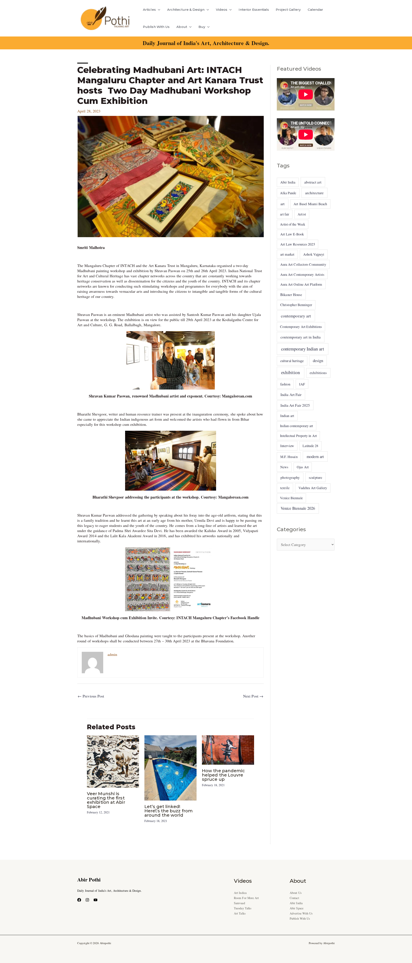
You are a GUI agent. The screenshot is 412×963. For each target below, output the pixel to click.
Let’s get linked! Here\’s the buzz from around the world (168, 811)
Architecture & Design (185, 10)
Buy (201, 27)
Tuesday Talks (242, 908)
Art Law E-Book (292, 234)
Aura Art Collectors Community (303, 264)
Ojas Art (303, 467)
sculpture (315, 477)
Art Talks (239, 913)
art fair (284, 214)
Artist (302, 214)
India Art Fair (290, 394)
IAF (302, 384)
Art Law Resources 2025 (297, 244)
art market (287, 254)
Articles (149, 10)
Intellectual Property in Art (298, 435)
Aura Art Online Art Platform (301, 284)
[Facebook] (79, 900)
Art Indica (240, 893)
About (181, 27)
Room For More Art (246, 898)
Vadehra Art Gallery (312, 487)
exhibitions (318, 372)
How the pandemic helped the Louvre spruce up (223, 775)
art (282, 203)
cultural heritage (292, 360)
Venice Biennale (291, 498)
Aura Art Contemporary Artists (302, 274)
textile (285, 487)
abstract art (312, 182)
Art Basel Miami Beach (310, 204)
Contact (294, 898)
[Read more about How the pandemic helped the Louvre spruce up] (228, 749)
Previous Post (91, 696)
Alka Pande (288, 193)
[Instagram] (87, 900)
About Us (295, 893)
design (318, 360)
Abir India (287, 182)
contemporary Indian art (302, 349)
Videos (221, 10)
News (284, 467)
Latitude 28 (310, 445)
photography (290, 477)
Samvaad (239, 903)
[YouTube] (95, 900)
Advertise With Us (301, 913)
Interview (287, 445)
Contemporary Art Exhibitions (301, 326)
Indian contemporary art (296, 425)
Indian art (287, 415)
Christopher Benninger (296, 304)
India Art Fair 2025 (295, 405)
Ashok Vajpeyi (313, 254)
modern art (315, 456)
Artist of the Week (292, 224)
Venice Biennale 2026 (298, 508)
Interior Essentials (254, 10)
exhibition (290, 372)
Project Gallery (288, 10)
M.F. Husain (289, 456)
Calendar (315, 10)
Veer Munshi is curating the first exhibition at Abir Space (106, 800)
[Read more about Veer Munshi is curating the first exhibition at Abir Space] (113, 760)
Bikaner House (291, 294)
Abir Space (296, 908)
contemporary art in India (300, 337)
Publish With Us (156, 27)
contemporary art (296, 316)
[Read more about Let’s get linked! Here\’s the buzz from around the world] (170, 767)
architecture (314, 192)
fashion (285, 384)
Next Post (253, 696)
